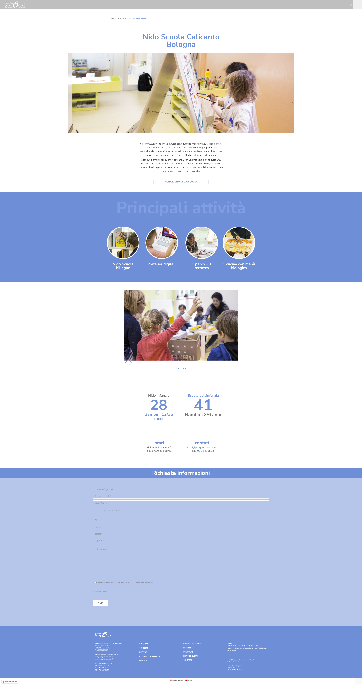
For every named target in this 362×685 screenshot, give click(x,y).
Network (143, 652)
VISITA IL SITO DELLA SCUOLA (180, 181)
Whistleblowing (237, 669)
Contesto (143, 648)
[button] (176, 368)
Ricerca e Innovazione (149, 656)
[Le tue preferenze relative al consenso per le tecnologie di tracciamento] (10, 681)
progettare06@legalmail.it (108, 655)
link (152, 583)
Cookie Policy (231, 668)
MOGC (229, 669)
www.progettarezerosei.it (104, 659)
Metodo (143, 660)
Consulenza (145, 644)
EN (351, 4)
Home (113, 18)
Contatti (187, 660)
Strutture (122, 18)
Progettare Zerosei (192, 644)
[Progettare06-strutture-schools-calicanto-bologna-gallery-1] (181, 325)
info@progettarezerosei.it (104, 657)
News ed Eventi (190, 656)
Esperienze (188, 648)
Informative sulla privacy (235, 666)
